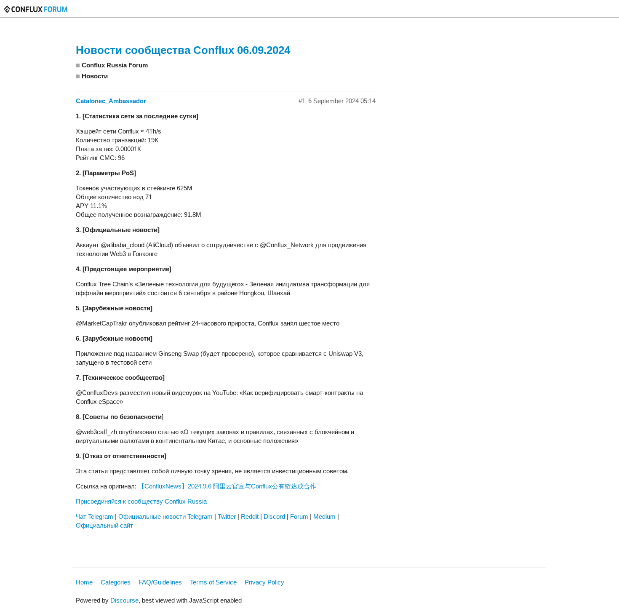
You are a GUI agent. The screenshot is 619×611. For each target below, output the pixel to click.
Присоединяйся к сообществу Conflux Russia (141, 501)
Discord (274, 516)
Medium (324, 516)
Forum (299, 516)
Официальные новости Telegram (165, 516)
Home (84, 582)
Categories (116, 582)
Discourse (124, 600)
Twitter (227, 516)
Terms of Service (213, 582)
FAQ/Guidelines (160, 582)
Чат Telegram (94, 516)
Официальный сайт (104, 525)
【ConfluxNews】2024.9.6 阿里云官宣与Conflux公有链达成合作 (227, 486)
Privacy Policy (264, 582)
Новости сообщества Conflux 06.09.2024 (183, 50)
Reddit (250, 516)
